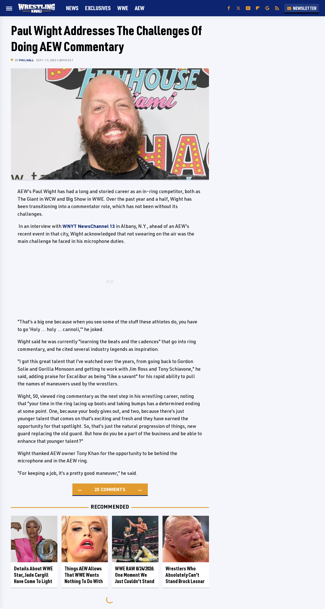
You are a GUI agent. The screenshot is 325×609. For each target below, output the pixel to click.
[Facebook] (228, 8)
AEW (139, 8)
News (72, 8)
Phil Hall (26, 60)
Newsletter (304, 8)
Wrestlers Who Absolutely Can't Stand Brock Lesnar (185, 574)
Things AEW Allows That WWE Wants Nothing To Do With (83, 574)
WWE (122, 8)
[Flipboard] (257, 8)
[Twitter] (238, 8)
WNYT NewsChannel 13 (88, 226)
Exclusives (98, 8)
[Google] (267, 8)
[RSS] (277, 8)
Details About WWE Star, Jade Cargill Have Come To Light (33, 574)
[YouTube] (248, 8)
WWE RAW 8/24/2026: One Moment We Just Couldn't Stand (134, 574)
